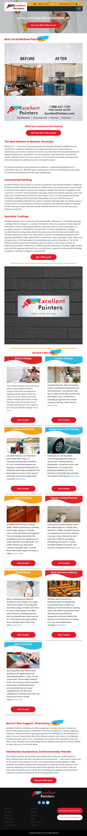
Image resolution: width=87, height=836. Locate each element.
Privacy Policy (36, 822)
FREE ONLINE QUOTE (67, 4)
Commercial (9, 822)
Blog (33, 819)
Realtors (34, 812)
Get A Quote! (23, 420)
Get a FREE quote (43, 257)
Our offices (8, 812)
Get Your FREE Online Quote (43, 25)
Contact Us (8, 809)
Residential (8, 819)
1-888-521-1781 (43, 4)
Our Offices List (10, 825)
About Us (7, 815)
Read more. (52, 405)
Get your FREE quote (43, 780)
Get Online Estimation (70, 817)
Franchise (35, 809)
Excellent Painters (35, 833)
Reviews (34, 815)
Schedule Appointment (69, 811)
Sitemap (34, 825)
